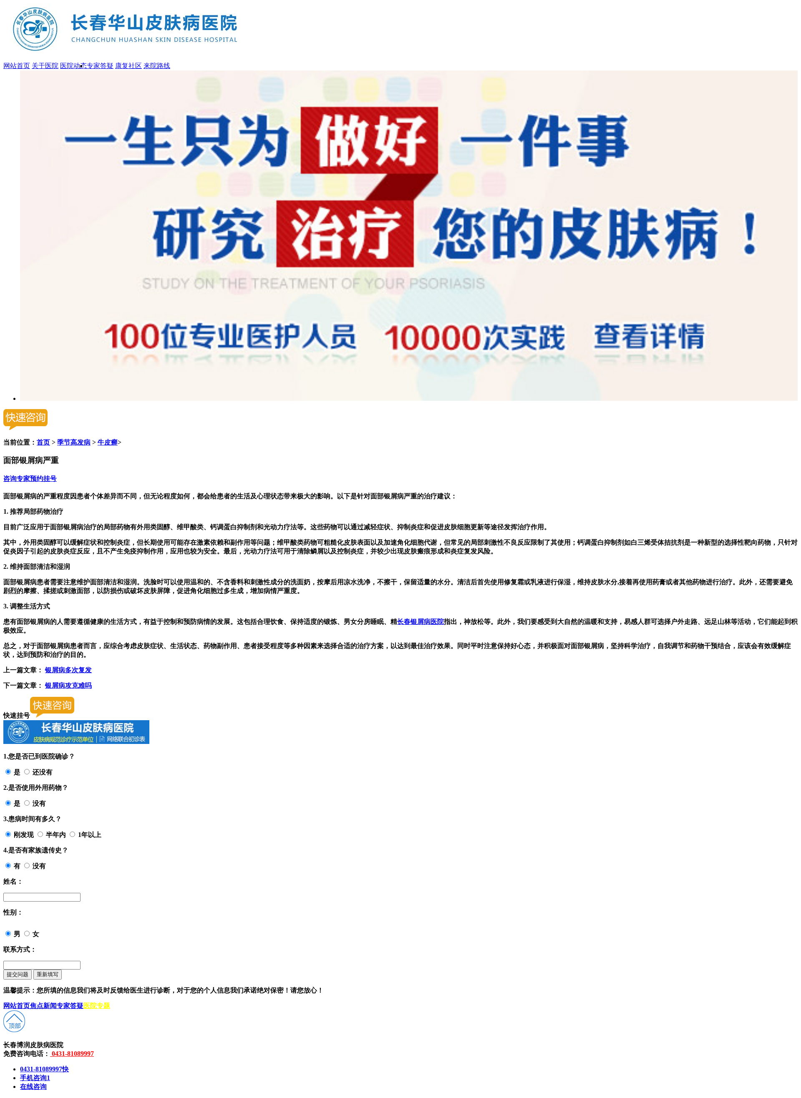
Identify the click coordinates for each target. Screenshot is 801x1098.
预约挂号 (43, 478)
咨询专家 (16, 478)
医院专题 (96, 1005)
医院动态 (73, 65)
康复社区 (128, 65)
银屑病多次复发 (68, 669)
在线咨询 (33, 1086)
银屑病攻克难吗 (68, 685)
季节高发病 (74, 442)
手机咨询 (35, 1077)
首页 (43, 442)
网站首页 (16, 65)
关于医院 (45, 65)
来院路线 (157, 65)
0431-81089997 (72, 1053)
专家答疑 (100, 65)
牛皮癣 (108, 442)
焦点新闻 (43, 1005)
